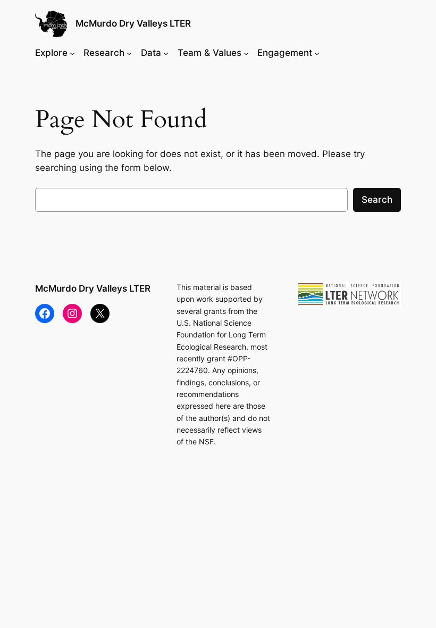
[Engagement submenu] (317, 52)
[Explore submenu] (72, 52)
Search (377, 199)
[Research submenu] (129, 52)
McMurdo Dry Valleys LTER (133, 23)
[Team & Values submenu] (246, 52)
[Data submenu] (166, 52)
